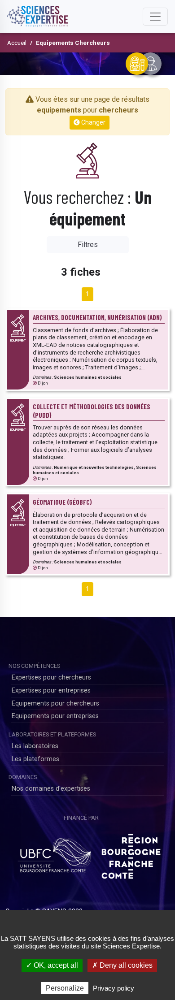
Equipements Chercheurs (73, 42)
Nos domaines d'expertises (51, 788)
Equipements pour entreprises (55, 716)
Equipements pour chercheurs (55, 703)
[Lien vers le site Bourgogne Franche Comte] (131, 852)
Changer (92, 122)
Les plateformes (35, 759)
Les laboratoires (35, 746)
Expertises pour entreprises (51, 690)
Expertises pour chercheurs (51, 677)
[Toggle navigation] (155, 17)
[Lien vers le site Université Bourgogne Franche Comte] (54, 852)
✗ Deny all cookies (122, 965)
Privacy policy (113, 988)
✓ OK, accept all (52, 965)
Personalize (65, 988)
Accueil (16, 42)
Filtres (88, 244)
